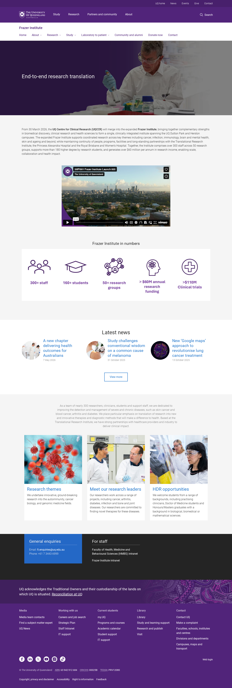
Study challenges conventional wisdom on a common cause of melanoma (126, 348)
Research (73, 14)
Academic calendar (109, 628)
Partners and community (102, 14)
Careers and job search (72, 617)
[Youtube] (46, 659)
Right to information (83, 679)
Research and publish (150, 628)
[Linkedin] (30, 659)
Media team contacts (31, 617)
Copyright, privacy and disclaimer (36, 679)
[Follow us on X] (38, 659)
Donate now (155, 35)
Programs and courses (111, 622)
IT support (64, 634)
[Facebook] (22, 659)
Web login (208, 659)
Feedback (101, 679)
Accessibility (63, 679)
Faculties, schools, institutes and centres (193, 631)
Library (141, 617)
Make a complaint (187, 622)
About (128, 14)
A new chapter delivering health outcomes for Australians (57, 348)
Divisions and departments (192, 638)
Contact (208, 3)
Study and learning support (153, 622)
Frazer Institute (30, 28)
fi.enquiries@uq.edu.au (51, 549)
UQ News (24, 628)
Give (196, 3)
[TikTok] (62, 659)
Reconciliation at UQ (67, 594)
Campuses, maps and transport (189, 646)
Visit (139, 634)
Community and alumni (129, 35)
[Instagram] (54, 659)
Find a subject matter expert (35, 622)
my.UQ (101, 617)
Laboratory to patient (93, 35)
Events (185, 3)
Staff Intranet (66, 628)
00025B (93, 670)
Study (56, 14)
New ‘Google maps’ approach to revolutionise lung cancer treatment (189, 348)
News (173, 3)
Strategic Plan (66, 622)
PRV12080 (114, 670)
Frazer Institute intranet (106, 560)
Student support (107, 634)
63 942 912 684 (69, 670)
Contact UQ (183, 617)
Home (22, 35)
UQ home (160, 3)
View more (116, 377)
